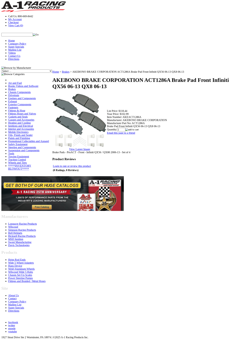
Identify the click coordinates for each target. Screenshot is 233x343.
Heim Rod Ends (17, 259)
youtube (12, 331)
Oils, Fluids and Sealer (20, 135)
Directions (13, 59)
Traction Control (17, 159)
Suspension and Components (23, 150)
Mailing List (14, 49)
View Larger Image (79, 149)
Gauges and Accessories (21, 119)
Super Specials (16, 46)
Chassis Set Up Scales (20, 275)
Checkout (13, 22)
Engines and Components (22, 98)
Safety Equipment (17, 144)
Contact (12, 298)
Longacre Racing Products (22, 223)
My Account (15, 19)
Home (11, 40)
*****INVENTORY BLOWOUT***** (19, 167)
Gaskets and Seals (18, 116)
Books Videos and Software (23, 86)
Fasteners (13, 107)
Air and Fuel (15, 83)
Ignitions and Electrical (20, 125)
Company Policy (17, 43)
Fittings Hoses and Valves (22, 113)
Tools (11, 153)
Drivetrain (13, 95)
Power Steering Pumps (20, 278)
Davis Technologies (19, 245)
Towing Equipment (18, 156)
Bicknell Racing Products (22, 236)
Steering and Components (22, 147)
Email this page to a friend (121, 132)
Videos (12, 52)
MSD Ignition (15, 239)
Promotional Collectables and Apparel (28, 141)
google (12, 328)
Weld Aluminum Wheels (21, 268)
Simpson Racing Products (22, 229)
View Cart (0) (15, 25)
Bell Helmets (15, 233)
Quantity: (112, 129)
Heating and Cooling (19, 122)
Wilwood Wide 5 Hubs (20, 271)
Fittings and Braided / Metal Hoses (27, 281)
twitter (11, 325)
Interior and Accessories (21, 128)
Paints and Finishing (19, 138)
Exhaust (12, 101)
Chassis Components (19, 92)
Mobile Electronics (18, 132)
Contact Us (14, 55)
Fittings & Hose (16, 110)
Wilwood (13, 226)
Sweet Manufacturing (19, 242)
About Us (13, 295)
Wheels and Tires (17, 162)
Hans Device (15, 265)
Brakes (12, 89)
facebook (13, 322)
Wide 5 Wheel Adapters (21, 262)
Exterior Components (19, 104)
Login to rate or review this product (72, 166)
